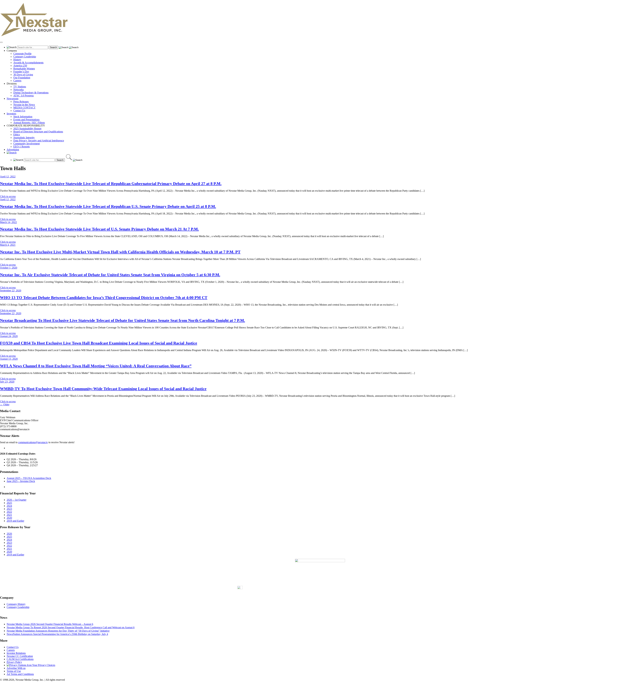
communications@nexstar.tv (33, 442)
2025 (9, 502)
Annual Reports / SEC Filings (29, 122)
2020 (9, 517)
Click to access (8, 196)
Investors (11, 113)
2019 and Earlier (15, 520)
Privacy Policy (14, 662)
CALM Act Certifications (20, 659)
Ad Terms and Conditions (20, 674)
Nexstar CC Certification (20, 656)
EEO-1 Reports (21, 146)
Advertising (13, 149)
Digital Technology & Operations (30, 92)
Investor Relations (16, 653)
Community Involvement (26, 143)
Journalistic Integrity (24, 137)
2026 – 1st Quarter (16, 499)
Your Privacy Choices (43, 665)
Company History (16, 604)
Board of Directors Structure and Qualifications (38, 131)
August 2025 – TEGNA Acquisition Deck (29, 478)
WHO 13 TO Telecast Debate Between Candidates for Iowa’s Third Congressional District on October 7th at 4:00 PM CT (103, 297)
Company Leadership (24, 56)
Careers (17, 80)
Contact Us (19, 110)
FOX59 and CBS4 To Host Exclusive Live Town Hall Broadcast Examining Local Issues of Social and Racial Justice (98, 343)
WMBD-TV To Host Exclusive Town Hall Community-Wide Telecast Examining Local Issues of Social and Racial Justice (103, 389)
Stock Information (22, 116)
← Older (4, 404)
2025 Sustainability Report (27, 128)
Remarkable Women (24, 68)
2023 (9, 508)
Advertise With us (16, 668)
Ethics (16, 134)
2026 (9, 533)
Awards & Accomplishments (28, 62)
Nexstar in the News (24, 104)
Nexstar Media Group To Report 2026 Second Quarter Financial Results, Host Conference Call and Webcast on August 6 (70, 627)
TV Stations (19, 86)
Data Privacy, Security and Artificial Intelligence (38, 140)
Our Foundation (21, 77)
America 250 (20, 65)
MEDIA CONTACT (24, 107)
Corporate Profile (22, 53)
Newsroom (12, 98)
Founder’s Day (21, 71)
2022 (9, 511)
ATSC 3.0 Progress (23, 95)
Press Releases (21, 101)
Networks (18, 89)
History (17, 59)
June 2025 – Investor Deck (21, 481)
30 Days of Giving (23, 74)
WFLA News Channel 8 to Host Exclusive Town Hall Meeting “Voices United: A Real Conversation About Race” (96, 366)
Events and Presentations (26, 119)
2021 (9, 514)
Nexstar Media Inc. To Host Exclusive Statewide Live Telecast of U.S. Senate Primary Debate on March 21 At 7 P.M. (99, 229)
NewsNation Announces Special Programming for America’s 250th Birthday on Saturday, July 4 (57, 634)
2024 (9, 505)
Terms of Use (14, 671)
